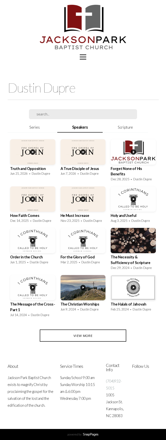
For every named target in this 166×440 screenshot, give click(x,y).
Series (34, 127)
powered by (83, 434)
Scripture (125, 127)
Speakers (80, 127)
